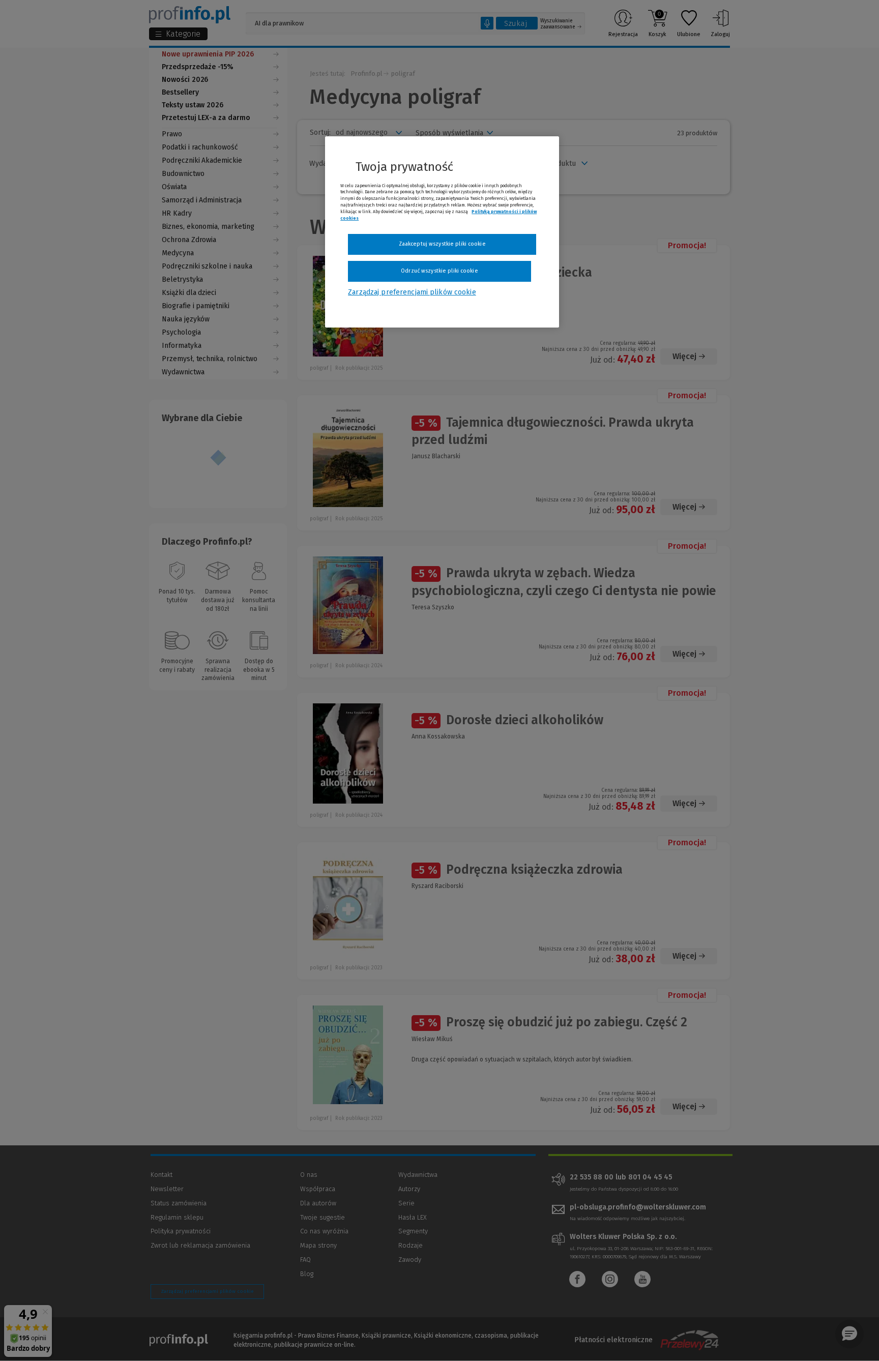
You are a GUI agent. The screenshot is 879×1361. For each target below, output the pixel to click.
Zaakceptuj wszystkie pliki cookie (442, 244)
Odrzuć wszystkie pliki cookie (439, 271)
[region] (442, 232)
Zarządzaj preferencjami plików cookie (412, 292)
